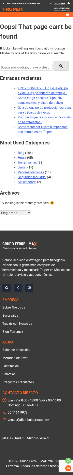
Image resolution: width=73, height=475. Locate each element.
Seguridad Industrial (32, 177)
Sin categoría (27, 182)
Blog (21, 153)
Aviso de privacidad (16, 350)
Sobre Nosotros (13, 307)
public (6, 288)
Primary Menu (36, 15)
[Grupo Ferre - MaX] (12, 9)
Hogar (22, 158)
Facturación (10, 366)
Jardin (22, 167)
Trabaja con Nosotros (17, 323)
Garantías (9, 374)
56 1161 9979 (18, 412)
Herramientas (27, 162)
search (61, 66)
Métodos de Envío (15, 358)
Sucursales (10, 315)
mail (68, 468)
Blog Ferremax (12, 332)
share (17, 288)
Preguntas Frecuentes (18, 382)
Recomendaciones (31, 172)
